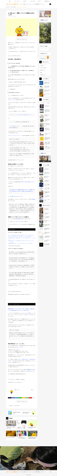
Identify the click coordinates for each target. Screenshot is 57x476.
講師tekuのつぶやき (42, 74)
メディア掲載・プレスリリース (16, 458)
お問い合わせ (9, 465)
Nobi (15, 389)
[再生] (40, 42)
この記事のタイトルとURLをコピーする (22, 39)
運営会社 (15, 465)
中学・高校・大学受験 (13, 16)
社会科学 (24, 453)
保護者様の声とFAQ (16, 453)
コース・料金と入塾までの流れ (10, 456)
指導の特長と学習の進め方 (10, 454)
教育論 (41, 72)
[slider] (44, 42)
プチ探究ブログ (42, 65)
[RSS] (50, 471)
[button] (45, 32)
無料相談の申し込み (16, 455)
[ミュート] (48, 42)
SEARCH (50, 4)
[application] (45, 32)
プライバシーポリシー (10, 461)
